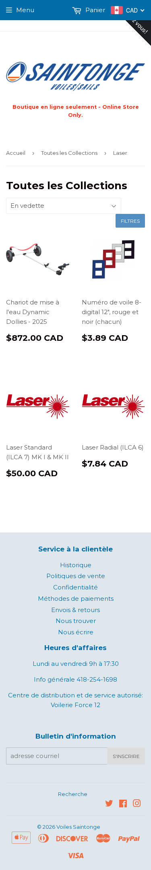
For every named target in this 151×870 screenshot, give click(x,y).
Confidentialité (75, 587)
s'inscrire (126, 756)
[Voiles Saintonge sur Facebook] (123, 804)
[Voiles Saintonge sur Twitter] (109, 804)
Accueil (15, 153)
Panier (94, 10)
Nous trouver (76, 621)
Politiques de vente (75, 576)
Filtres (130, 221)
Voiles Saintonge (78, 827)
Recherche (72, 794)
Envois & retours (75, 610)
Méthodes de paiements (76, 598)
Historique (75, 565)
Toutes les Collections (69, 153)
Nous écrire (75, 632)
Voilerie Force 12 (75, 705)
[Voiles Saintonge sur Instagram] (137, 804)
